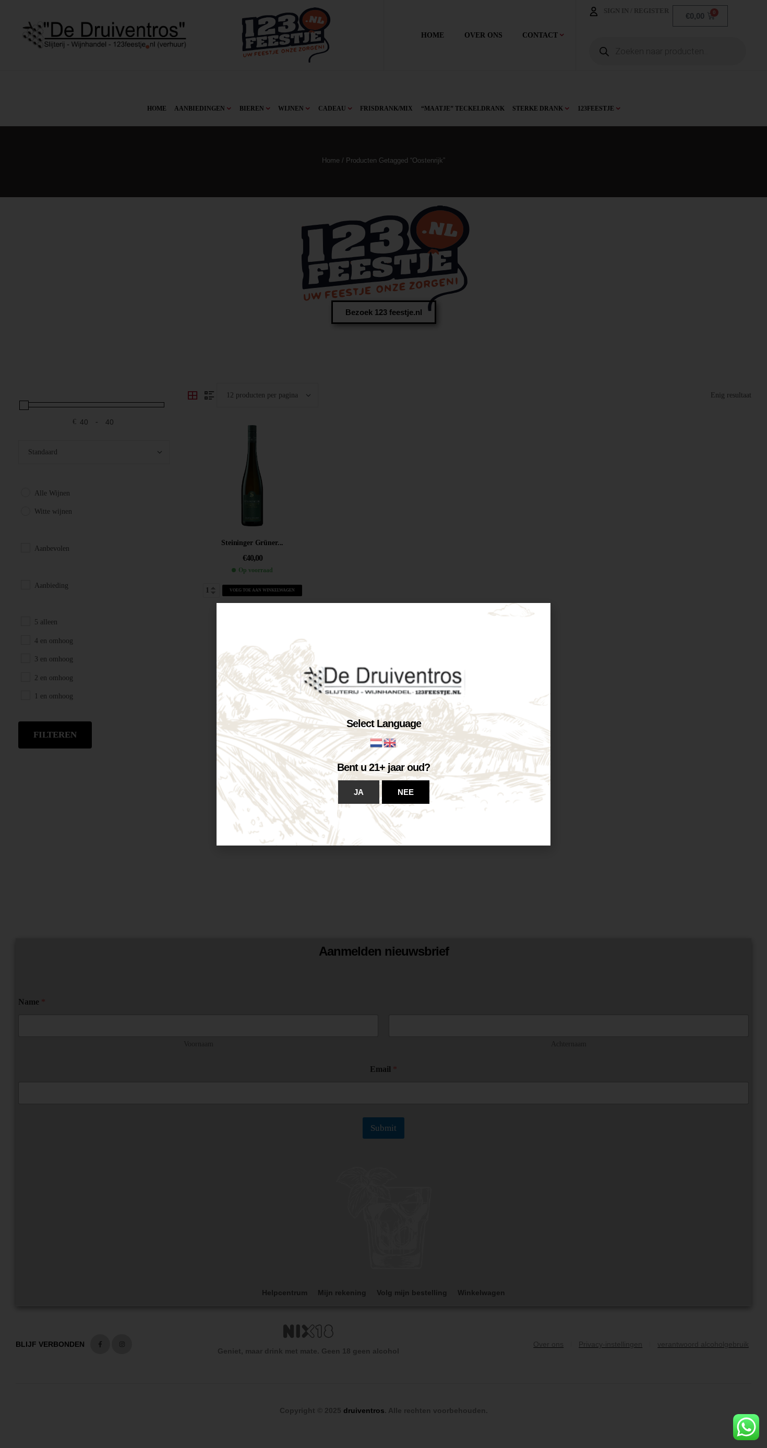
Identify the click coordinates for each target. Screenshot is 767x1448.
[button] (358, 792)
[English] (390, 742)
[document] (383, 724)
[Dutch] (377, 742)
